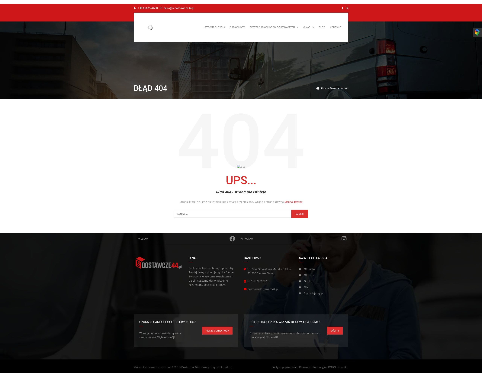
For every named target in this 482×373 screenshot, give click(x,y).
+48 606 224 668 (147, 8)
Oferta (335, 330)
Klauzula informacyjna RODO (317, 367)
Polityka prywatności (284, 367)
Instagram (246, 238)
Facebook (142, 238)
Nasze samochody (217, 330)
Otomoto (309, 269)
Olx (305, 287)
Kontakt (342, 367)
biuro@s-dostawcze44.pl (179, 8)
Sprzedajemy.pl (313, 293)
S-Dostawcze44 (188, 367)
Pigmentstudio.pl (222, 367)
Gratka (307, 281)
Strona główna (293, 202)
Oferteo (308, 275)
